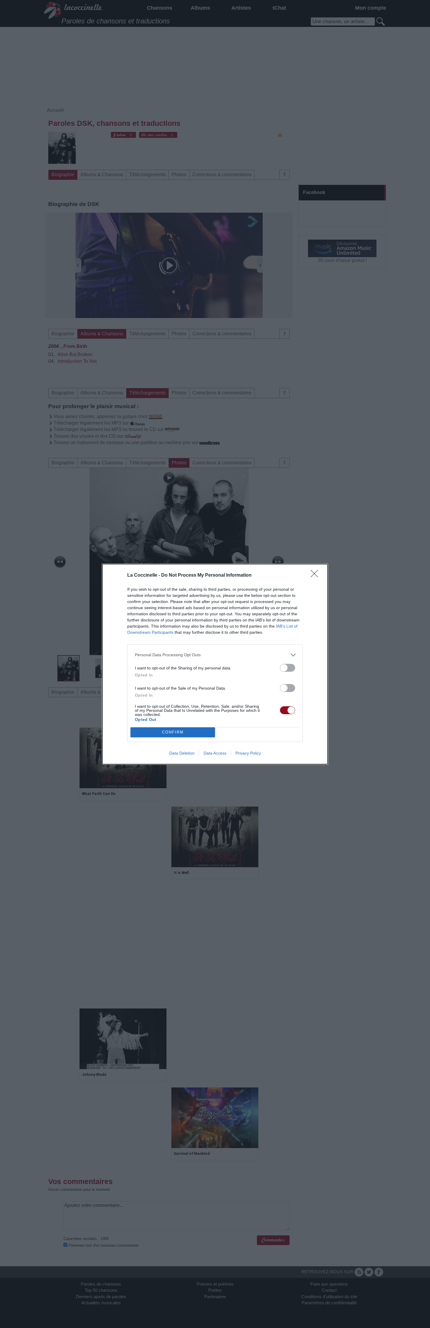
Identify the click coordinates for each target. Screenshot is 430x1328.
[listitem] (215, 655)
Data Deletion (182, 753)
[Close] (316, 575)
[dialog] (215, 664)
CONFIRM (173, 732)
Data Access (215, 753)
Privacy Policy (248, 753)
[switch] (287, 668)
